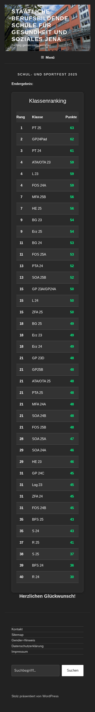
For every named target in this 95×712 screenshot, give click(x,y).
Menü (50, 57)
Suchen (72, 670)
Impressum (20, 651)
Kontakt (17, 629)
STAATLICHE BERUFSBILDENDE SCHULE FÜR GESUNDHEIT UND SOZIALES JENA (40, 25)
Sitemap (18, 635)
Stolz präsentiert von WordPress (35, 696)
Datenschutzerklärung (28, 646)
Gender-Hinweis (23, 640)
